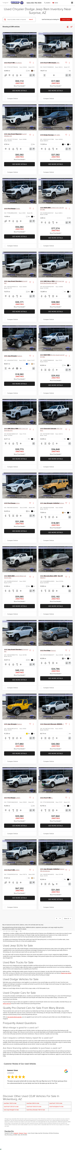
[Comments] (30, 75)
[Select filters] (67, 26)
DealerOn (16, 1133)
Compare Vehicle (12, 98)
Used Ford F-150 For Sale (55, 1103)
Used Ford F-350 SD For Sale (34, 1106)
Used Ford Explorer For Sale (56, 1106)
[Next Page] (60, 918)
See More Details (19, 90)
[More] (19, 85)
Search (31, 19)
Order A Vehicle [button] (66, 19)
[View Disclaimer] (20, 75)
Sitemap (21, 1133)
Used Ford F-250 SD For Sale (11, 1106)
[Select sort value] (71, 26)
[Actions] (33, 62)
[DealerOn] (9, 1131)
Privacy (25, 1133)
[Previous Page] (56, 918)
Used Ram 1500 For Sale (10, 1103)
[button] (35, 45)
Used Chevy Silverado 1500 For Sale (36, 1109)
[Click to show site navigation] (72, 3)
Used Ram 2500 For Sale (33, 1103)
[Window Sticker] (33, 75)
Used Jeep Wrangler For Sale (11, 1109)
